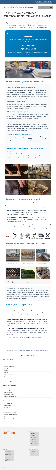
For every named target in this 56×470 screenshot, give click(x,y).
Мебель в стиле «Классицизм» (11, 418)
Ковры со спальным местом (11, 396)
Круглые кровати (8, 390)
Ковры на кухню (8, 405)
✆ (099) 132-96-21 (28, 48)
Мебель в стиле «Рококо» (10, 414)
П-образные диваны (9, 394)
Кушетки (6, 370)
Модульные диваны (9, 366)
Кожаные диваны (8, 376)
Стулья (6, 368)
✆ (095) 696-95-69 (27, 45)
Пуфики (6, 372)
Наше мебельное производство (16, 52)
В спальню (7, 407)
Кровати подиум (8, 381)
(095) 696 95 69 (37, 1)
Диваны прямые (8, 361)
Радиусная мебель (8, 392)
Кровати (6, 364)
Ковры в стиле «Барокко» (10, 420)
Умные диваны (8, 374)
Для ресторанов (8, 403)
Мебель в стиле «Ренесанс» (11, 423)
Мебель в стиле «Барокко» (11, 416)
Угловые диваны (8, 388)
